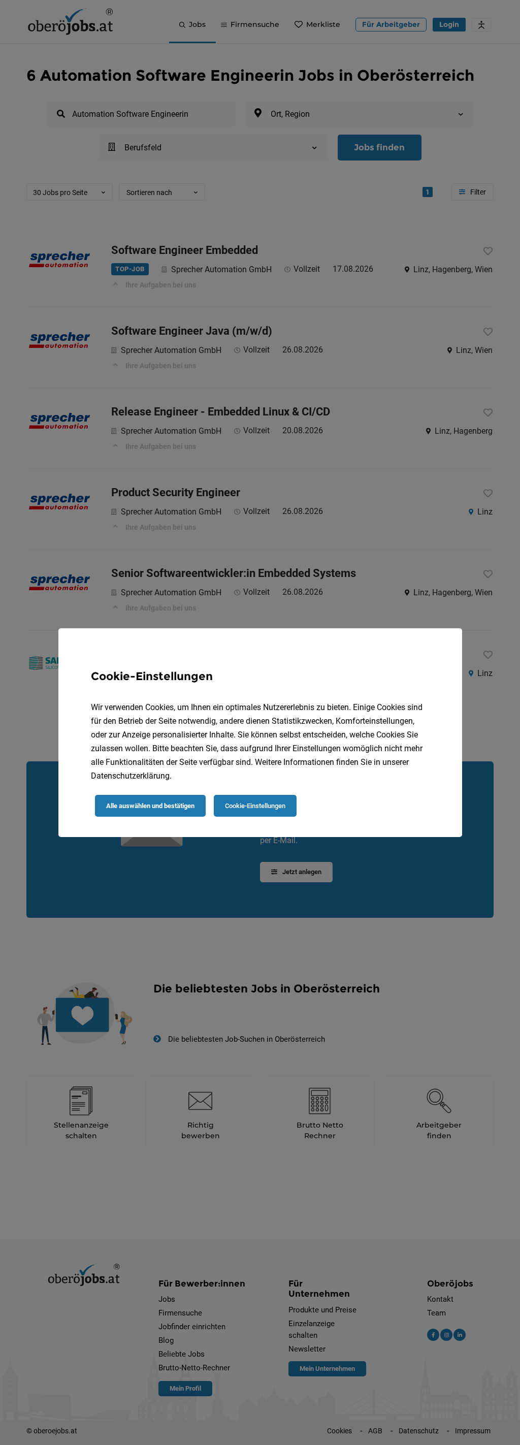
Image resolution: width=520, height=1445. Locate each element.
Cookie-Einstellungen (255, 806)
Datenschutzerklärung (130, 776)
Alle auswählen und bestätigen (150, 806)
